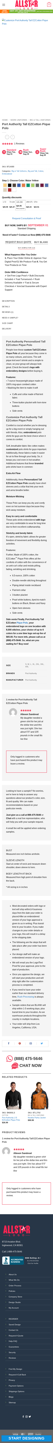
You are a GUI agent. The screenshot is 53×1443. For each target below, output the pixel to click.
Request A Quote (16, 1336)
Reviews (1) (7, 312)
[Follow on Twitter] (30, 1417)
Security (12, 1352)
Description (8, 301)
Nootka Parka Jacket (37, 1118)
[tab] (26, 301)
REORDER (13, 1319)
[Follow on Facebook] (23, 1417)
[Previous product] (12, 137)
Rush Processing (25, 997)
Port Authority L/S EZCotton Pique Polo (11, 1119)
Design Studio (15, 1302)
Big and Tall (32, 171)
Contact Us (13, 1330)
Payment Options (16, 1386)
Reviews (12, 1358)
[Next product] (7, 137)
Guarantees (14, 1347)
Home (5, 120)
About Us (13, 1274)
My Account (14, 1308)
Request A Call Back (17, 1375)
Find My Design (15, 1369)
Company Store (15, 1297)
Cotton (40, 171)
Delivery (6, 329)
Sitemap (12, 1402)
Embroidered (7, 174)
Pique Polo (22, 623)
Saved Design (15, 1324)
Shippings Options (16, 1391)
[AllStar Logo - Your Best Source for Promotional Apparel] (26, 5)
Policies (12, 1291)
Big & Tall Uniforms (40, 120)
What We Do (14, 1280)
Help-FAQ (13, 1341)
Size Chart (7, 323)
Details (6, 307)
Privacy (12, 1380)
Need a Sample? (10, 318)
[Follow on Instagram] (26, 1417)
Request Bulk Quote (18, 242)
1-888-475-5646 (14, 1251)
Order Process (15, 1285)
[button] (3, 4)
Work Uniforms (18, 120)
